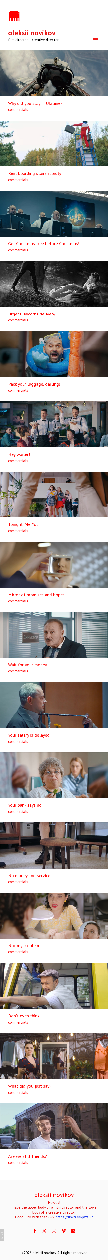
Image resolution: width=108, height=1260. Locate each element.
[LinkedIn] (73, 1231)
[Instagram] (54, 1231)
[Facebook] (35, 1231)
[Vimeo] (64, 1231)
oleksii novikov (54, 1195)
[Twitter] (44, 1231)
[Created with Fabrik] (2, 1235)
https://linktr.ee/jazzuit (74, 1217)
